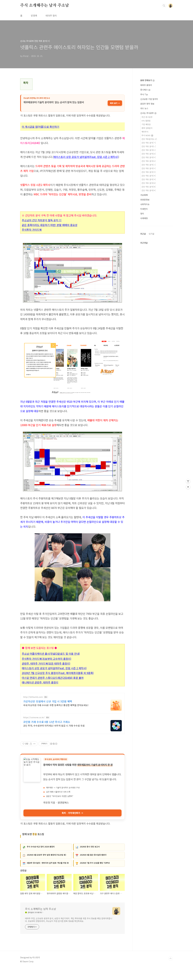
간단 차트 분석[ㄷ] (149, 150)
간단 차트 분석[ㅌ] (149, 183)
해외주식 (145, 131)
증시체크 (144, 89)
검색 (164, 6)
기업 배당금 (146, 124)
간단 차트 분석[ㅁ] (149, 157)
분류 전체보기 (146, 80)
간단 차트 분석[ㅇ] (149, 168)
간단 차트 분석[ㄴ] (149, 146)
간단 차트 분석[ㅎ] (149, 190)
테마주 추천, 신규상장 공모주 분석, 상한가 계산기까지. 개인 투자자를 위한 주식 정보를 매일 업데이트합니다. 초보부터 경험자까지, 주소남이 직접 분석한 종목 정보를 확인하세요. (68, 919)
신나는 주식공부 (147, 113)
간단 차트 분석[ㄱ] (149, 142)
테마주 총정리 (146, 85)
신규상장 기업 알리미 (149, 99)
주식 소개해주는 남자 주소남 (44, 5)
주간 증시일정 (147, 117)
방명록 (34, 15)
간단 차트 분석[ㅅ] (149, 164)
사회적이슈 (144, 204)
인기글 (151, 233)
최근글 (143, 233)
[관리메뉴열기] (188, 481)
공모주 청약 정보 (147, 103)
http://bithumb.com (33, 697)
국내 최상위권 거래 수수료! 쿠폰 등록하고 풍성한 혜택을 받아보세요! (55, 705)
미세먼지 (144, 208)
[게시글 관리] (34, 744)
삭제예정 (144, 218)
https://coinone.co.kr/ (34, 717)
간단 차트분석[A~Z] (149, 139)
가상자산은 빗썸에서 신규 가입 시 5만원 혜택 (47, 701)
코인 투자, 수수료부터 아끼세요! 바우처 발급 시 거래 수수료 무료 (54, 725)
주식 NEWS (146, 135)
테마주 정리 (51, 15)
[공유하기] (31, 744)
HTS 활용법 (146, 120)
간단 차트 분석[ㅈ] (149, 172)
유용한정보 (144, 199)
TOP (170, 958)
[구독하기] (188, 487)
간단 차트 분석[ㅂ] (149, 161)
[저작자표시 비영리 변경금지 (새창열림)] (53, 744)
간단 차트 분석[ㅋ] (149, 179)
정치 (142, 213)
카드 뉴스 (144, 108)
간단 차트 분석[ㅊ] (149, 175)
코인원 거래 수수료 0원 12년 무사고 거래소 (46, 721)
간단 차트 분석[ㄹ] (149, 153)
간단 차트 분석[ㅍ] (149, 186)
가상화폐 (144, 195)
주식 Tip (144, 94)
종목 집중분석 (147, 128)
